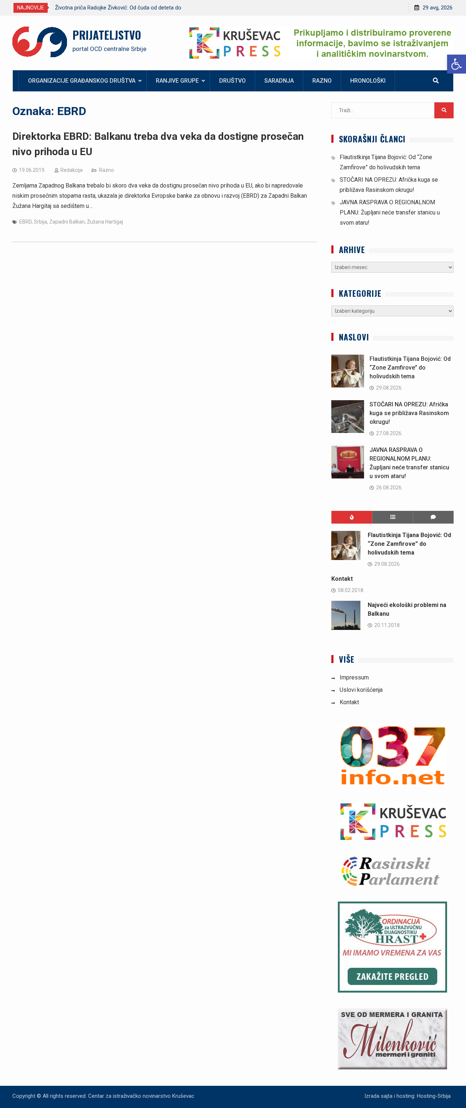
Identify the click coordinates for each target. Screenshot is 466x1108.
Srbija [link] (40, 222)
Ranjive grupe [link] (177, 80)
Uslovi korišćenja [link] (361, 689)
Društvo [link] (232, 80)
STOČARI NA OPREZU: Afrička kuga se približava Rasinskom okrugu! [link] (409, 413)
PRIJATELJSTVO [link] (106, 35)
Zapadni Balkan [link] (67, 222)
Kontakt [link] (342, 578)
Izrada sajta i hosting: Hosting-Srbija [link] (407, 1096)
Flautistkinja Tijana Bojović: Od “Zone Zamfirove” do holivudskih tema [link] (410, 367)
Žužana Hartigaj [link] (105, 222)
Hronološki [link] (368, 80)
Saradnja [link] (279, 80)
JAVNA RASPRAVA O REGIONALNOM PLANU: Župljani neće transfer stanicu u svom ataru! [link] (390, 212)
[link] (456, 64)
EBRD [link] (25, 222)
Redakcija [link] (71, 170)
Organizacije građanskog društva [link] (81, 80)
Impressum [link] (354, 677)
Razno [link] (322, 80)
